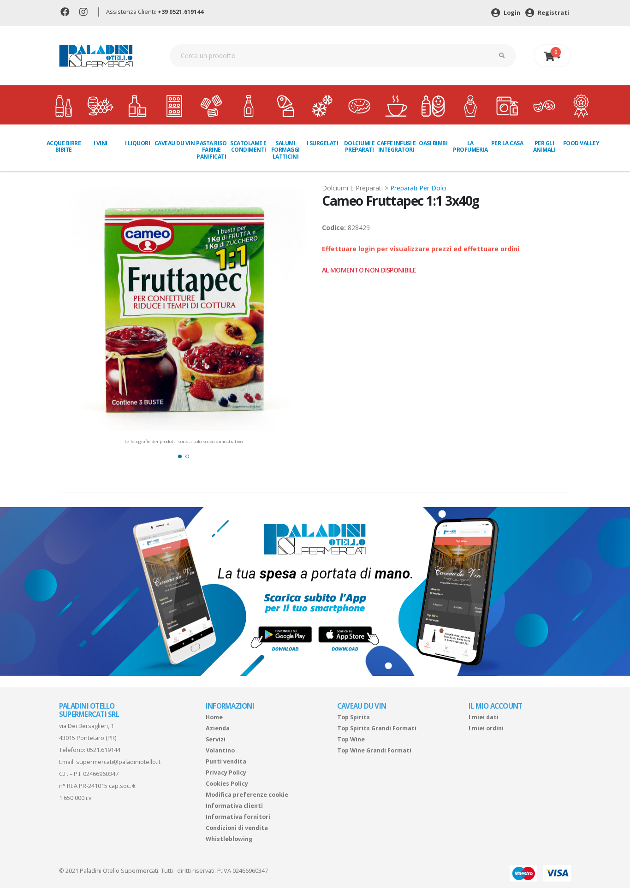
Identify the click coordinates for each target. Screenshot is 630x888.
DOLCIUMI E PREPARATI (359, 146)
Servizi (216, 739)
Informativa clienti (234, 806)
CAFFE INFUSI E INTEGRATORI (396, 146)
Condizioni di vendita (237, 828)
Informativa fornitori (238, 817)
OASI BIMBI (433, 143)
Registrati (552, 13)
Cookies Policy (227, 783)
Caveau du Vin (175, 143)
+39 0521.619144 (180, 12)
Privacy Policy (226, 772)
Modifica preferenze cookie (247, 795)
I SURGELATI (323, 143)
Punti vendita (226, 761)
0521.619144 (103, 750)
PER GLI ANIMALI (544, 146)
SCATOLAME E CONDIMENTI (248, 146)
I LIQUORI (137, 143)
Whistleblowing (229, 839)
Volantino (220, 750)
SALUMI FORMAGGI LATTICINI (285, 149)
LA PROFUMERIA (470, 146)
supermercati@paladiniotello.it (118, 762)
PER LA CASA (507, 143)
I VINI (100, 143)
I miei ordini (486, 728)
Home (214, 717)
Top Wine (351, 739)
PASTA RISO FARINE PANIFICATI (211, 149)
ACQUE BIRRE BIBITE (64, 146)
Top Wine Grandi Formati (374, 750)
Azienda (218, 728)
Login (511, 13)
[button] (180, 456)
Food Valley (581, 143)
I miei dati (484, 717)
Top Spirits (353, 717)
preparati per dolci (418, 188)
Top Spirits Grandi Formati (376, 728)
